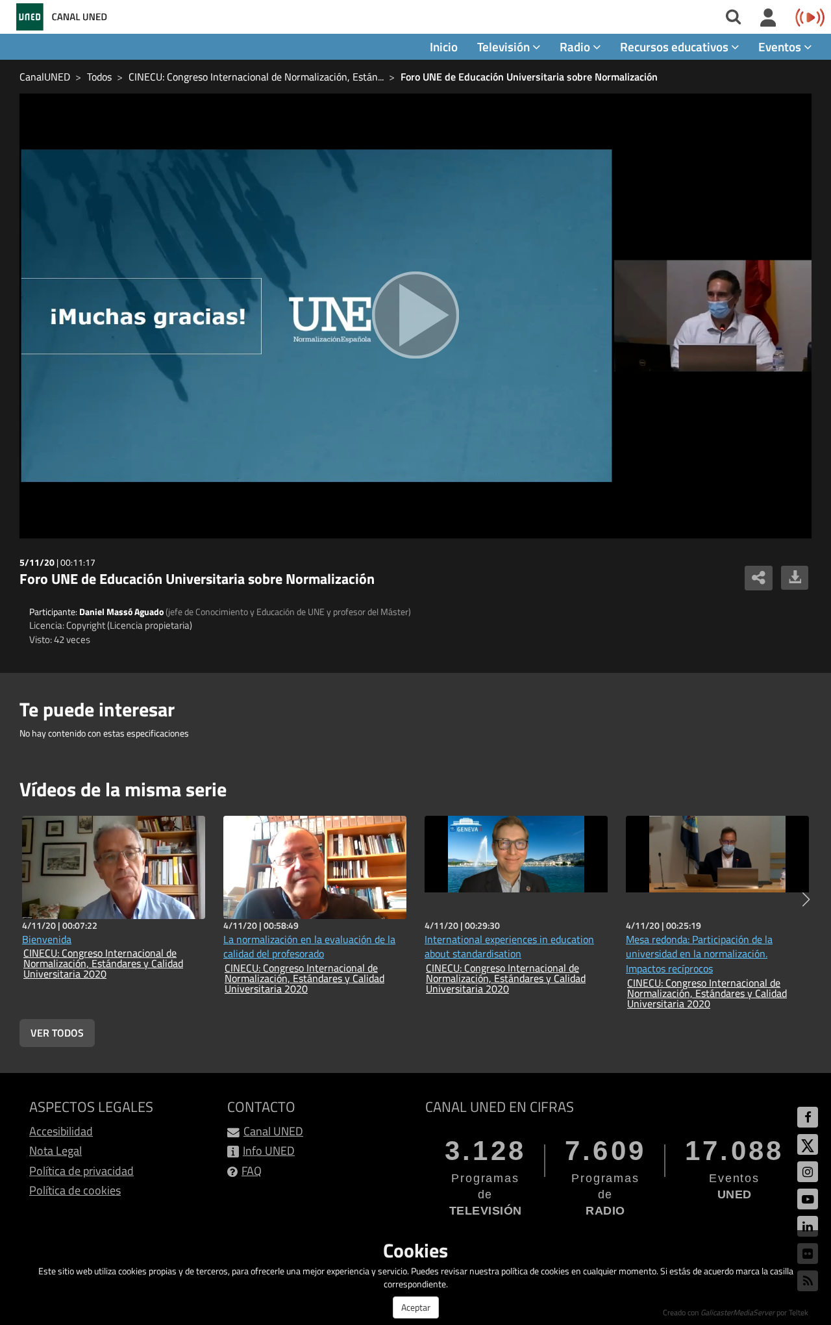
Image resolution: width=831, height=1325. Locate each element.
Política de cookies (75, 1190)
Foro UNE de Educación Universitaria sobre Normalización (529, 76)
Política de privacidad (81, 1171)
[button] (806, 899)
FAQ (252, 1171)
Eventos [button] (781, 46)
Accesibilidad (61, 1131)
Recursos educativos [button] (675, 46)
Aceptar (415, 1307)
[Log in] (768, 18)
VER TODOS (57, 1033)
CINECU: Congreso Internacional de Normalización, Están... (256, 76)
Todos (99, 76)
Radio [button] (576, 46)
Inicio (444, 46)
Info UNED (269, 1150)
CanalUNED (44, 76)
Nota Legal (55, 1150)
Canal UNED (273, 1131)
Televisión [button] (504, 46)
